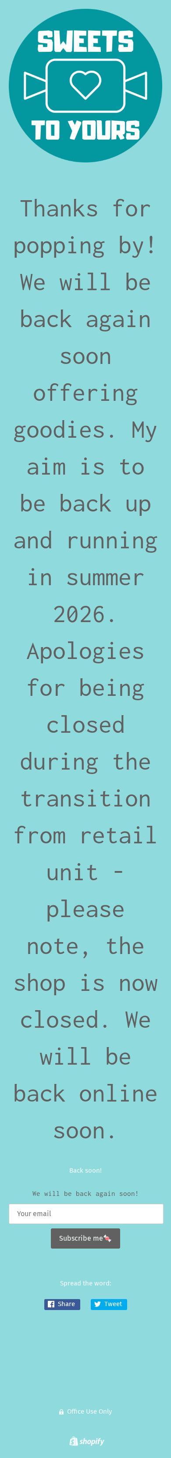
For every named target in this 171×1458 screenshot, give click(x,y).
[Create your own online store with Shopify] (85, 1443)
